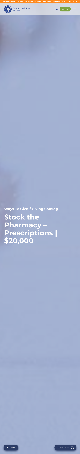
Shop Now (11, 447)
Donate (65, 9)
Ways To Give (16, 209)
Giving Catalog (45, 209)
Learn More (72, 2)
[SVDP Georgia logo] (17, 9)
